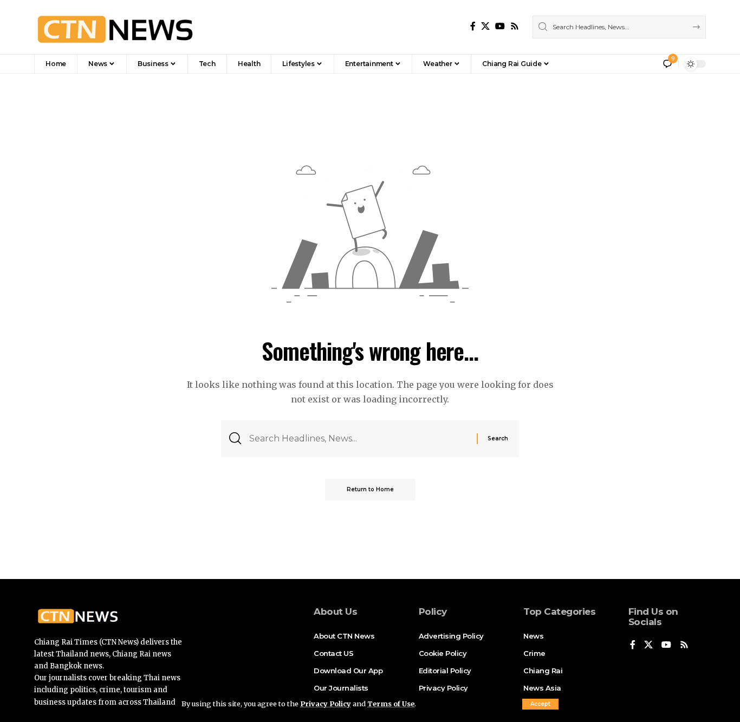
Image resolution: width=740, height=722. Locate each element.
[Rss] (515, 26)
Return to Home (370, 489)
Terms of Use (390, 703)
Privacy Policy (325, 703)
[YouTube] (500, 26)
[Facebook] (473, 26)
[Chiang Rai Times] (115, 27)
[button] (540, 704)
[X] (485, 26)
